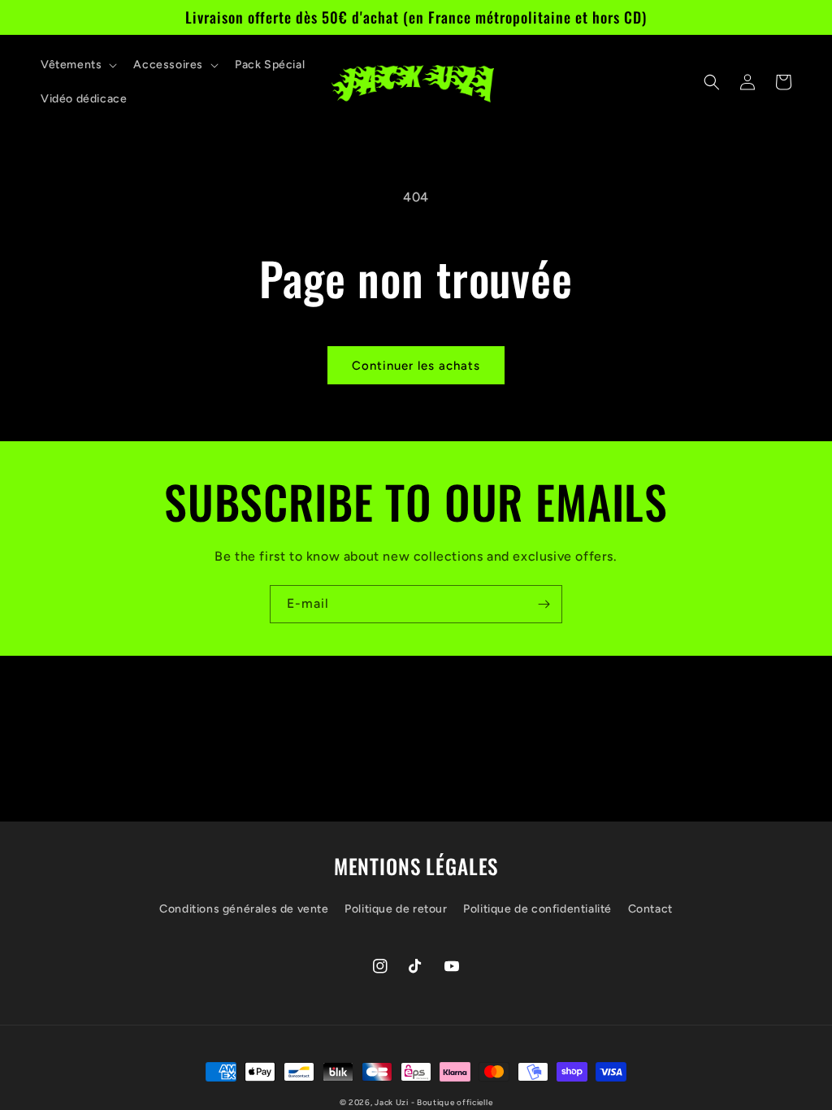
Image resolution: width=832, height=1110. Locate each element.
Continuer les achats (416, 365)
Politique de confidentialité (537, 909)
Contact (650, 909)
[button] (77, 65)
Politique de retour (395, 909)
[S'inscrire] (543, 604)
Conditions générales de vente (243, 909)
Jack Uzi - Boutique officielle (433, 1102)
